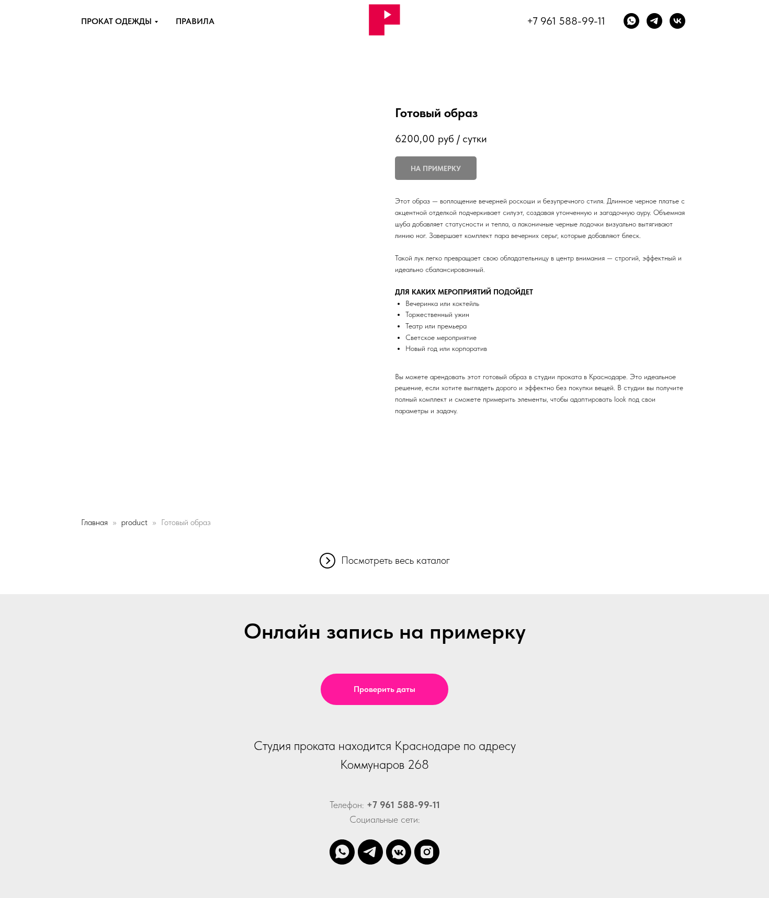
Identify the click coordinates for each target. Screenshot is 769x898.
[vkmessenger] (398, 852)
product (134, 522)
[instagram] (426, 852)
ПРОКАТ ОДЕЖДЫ (116, 21)
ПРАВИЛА (195, 21)
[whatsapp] (631, 21)
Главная (94, 522)
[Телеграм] (654, 21)
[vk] (677, 21)
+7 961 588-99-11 (566, 21)
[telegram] (370, 852)
